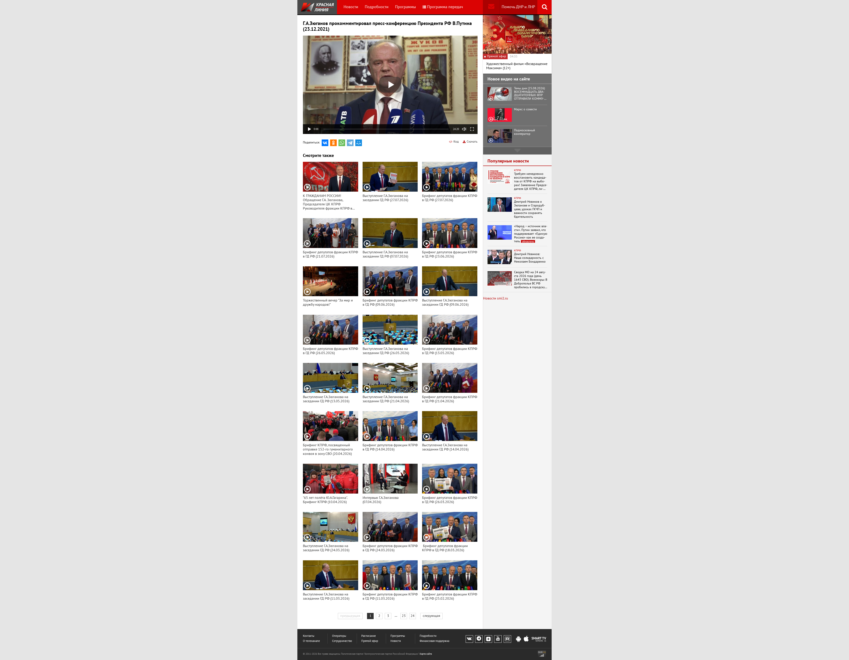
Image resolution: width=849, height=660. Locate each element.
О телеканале (311, 641)
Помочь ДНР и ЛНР (518, 7)
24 (413, 616)
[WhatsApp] (341, 142)
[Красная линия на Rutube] (507, 639)
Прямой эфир (369, 641)
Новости (351, 7)
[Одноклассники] (333, 142)
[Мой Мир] (358, 142)
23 (404, 616)
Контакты (308, 636)
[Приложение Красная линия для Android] (518, 639)
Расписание (368, 636)
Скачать (472, 141)
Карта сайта (426, 653)
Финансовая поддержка (434, 641)
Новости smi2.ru (495, 298)
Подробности (376, 7)
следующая (431, 616)
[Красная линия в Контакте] (469, 639)
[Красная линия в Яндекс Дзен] (488, 639)
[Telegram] (350, 142)
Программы (405, 7)
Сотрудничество (342, 641)
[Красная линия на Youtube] (498, 639)
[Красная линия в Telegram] (479, 639)
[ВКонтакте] (325, 142)
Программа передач (445, 7)
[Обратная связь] (491, 7)
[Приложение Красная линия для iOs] (526, 639)
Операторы (339, 636)
